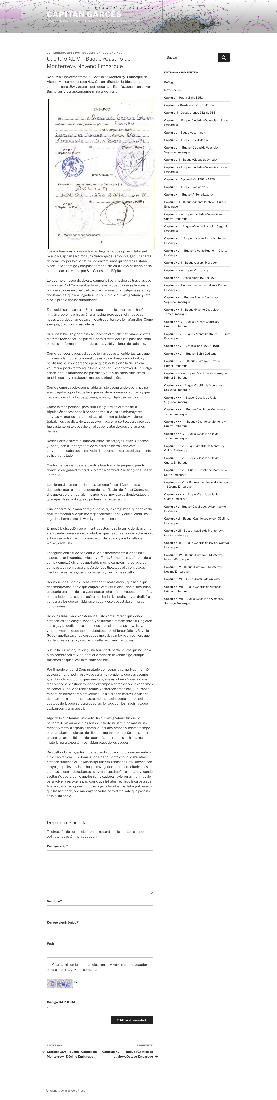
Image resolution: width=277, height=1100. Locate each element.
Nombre (54, 901)
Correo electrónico (63, 922)
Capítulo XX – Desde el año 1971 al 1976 (190, 277)
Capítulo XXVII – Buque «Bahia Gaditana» (191, 353)
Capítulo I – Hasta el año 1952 (183, 97)
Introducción (172, 90)
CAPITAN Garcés (84, 14)
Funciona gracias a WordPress (65, 1090)
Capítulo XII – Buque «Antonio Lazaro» (188, 194)
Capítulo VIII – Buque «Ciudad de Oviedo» (190, 159)
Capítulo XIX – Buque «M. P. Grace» (186, 270)
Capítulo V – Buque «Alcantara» (184, 132)
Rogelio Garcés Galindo (102, 52)
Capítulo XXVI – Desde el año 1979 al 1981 (191, 345)
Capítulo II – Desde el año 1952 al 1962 (189, 105)
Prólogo (169, 82)
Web (50, 944)
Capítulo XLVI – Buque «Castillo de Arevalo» (192, 579)
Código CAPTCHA (61, 1002)
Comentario (57, 846)
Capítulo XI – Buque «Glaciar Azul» (186, 187)
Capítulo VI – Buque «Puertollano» (186, 140)
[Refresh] (76, 981)
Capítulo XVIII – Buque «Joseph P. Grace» (190, 262)
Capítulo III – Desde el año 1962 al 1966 (189, 112)
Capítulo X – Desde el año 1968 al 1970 (189, 179)
